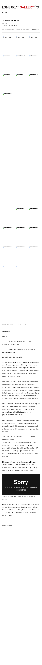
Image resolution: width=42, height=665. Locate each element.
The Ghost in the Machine (11, 496)
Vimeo (4, 499)
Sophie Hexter (28, 496)
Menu (4, 12)
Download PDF (7, 525)
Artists (18, 324)
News (25, 324)
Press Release (7, 324)
